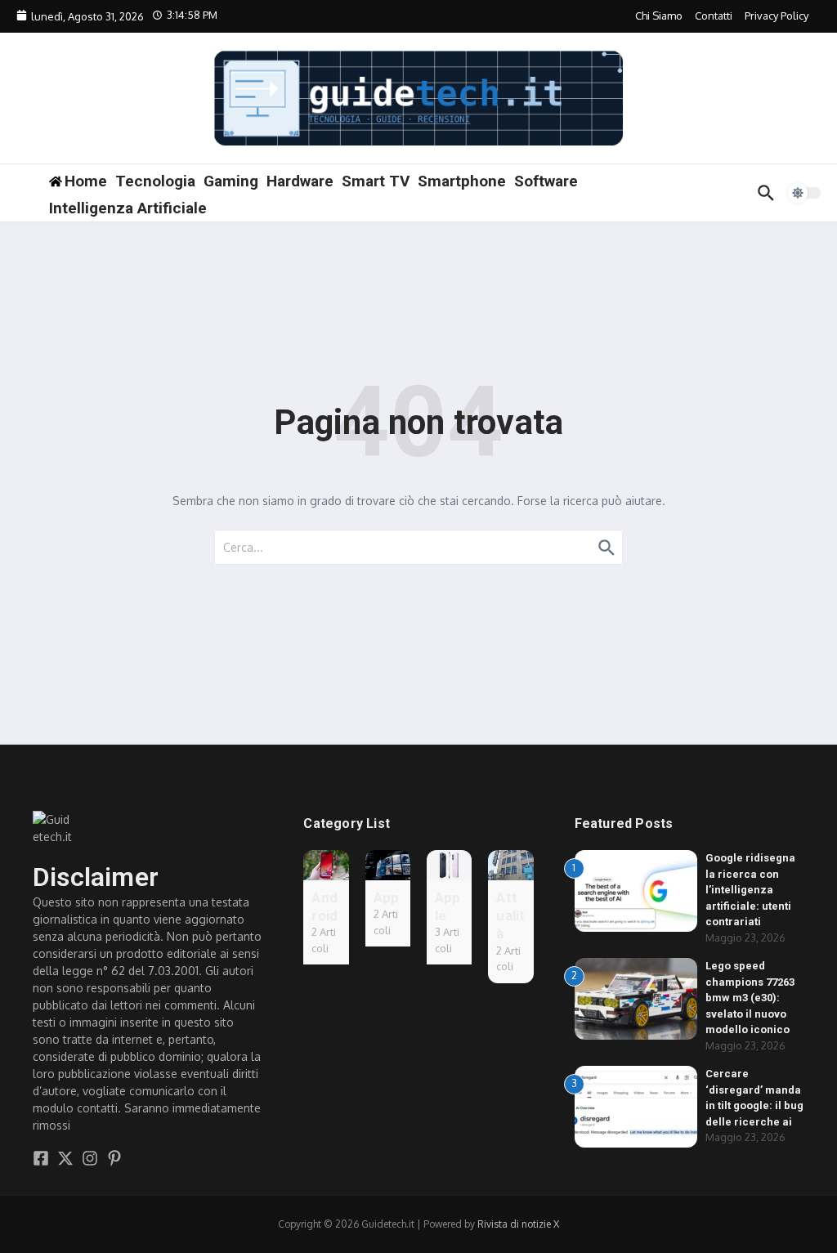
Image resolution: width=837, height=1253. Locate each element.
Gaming (231, 181)
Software (546, 181)
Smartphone (462, 181)
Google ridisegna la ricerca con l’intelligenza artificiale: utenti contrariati (750, 890)
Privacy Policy (776, 15)
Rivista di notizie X (518, 1224)
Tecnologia (155, 181)
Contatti (713, 15)
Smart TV (376, 181)
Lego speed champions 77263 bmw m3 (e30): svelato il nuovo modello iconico (749, 998)
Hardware (299, 181)
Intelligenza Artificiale (128, 208)
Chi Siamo (659, 15)
